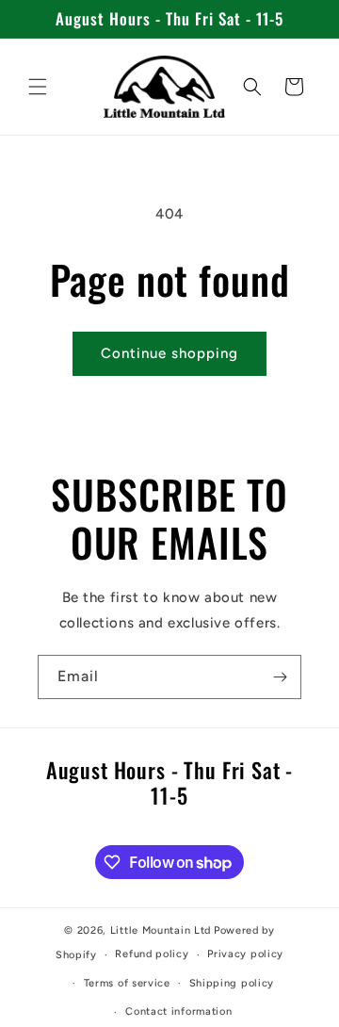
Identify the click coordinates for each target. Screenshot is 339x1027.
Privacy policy (245, 954)
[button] (37, 86)
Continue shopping (169, 353)
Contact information (178, 1011)
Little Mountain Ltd (160, 930)
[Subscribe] (279, 677)
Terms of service (127, 983)
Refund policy (151, 954)
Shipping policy (232, 983)
